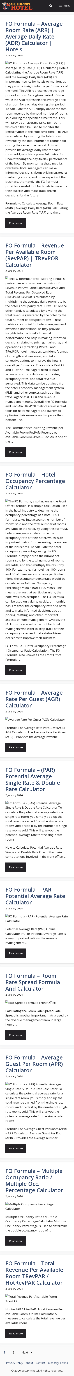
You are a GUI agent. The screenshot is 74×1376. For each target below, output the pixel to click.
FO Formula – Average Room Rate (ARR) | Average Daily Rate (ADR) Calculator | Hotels (34, 36)
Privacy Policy (14, 1363)
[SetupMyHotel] (17, 6)
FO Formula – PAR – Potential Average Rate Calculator (35, 896)
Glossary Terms (58, 1363)
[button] (51, 6)
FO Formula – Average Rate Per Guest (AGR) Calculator (34, 699)
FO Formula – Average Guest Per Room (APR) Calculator (34, 1064)
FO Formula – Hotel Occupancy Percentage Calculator (35, 481)
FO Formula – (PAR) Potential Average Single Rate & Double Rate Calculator (32, 779)
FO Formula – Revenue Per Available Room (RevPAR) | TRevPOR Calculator (34, 255)
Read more (16, 223)
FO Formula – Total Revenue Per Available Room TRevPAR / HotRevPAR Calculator (34, 1273)
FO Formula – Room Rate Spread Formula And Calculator (32, 982)
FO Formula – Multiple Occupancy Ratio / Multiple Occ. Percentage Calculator (34, 1180)
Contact (40, 1363)
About (29, 1363)
